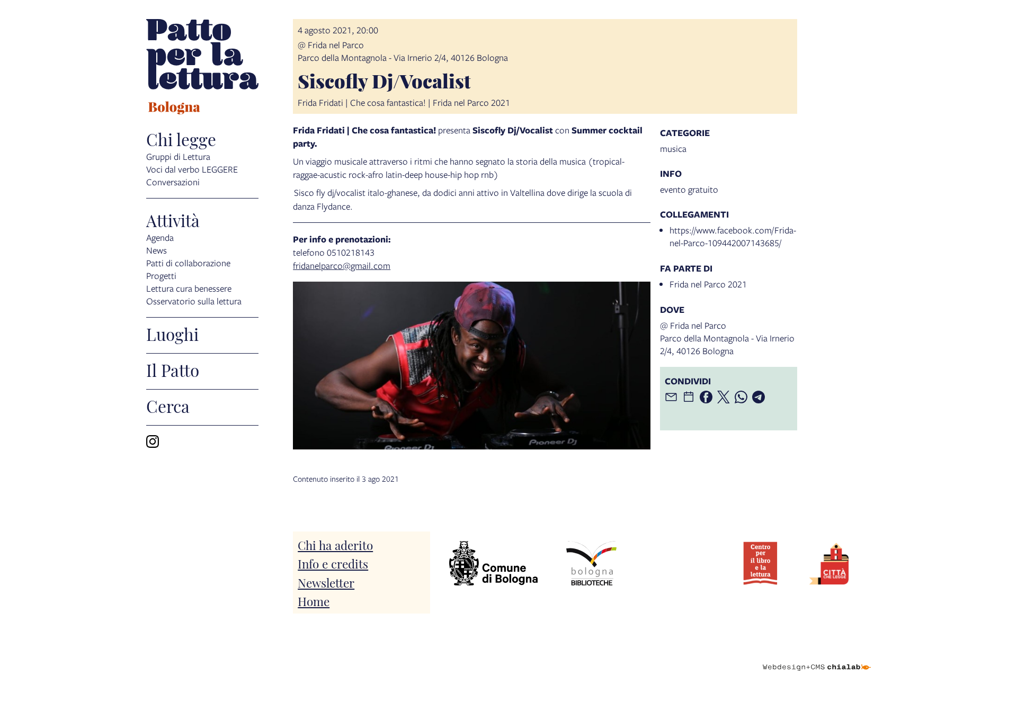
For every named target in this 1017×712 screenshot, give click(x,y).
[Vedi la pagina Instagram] (152, 441)
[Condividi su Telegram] (758, 397)
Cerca (168, 405)
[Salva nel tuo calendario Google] (688, 397)
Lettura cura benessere (188, 288)
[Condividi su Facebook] (706, 397)
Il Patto (172, 369)
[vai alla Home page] (202, 68)
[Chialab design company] (817, 658)
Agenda (160, 237)
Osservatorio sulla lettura (194, 301)
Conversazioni (173, 182)
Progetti (161, 275)
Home (313, 600)
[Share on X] (723, 397)
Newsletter (326, 582)
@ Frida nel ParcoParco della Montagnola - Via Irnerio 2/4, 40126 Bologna (403, 51)
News (156, 250)
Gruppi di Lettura (178, 156)
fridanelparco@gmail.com (341, 265)
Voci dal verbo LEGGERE (192, 169)
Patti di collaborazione (188, 263)
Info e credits (333, 563)
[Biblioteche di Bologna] (591, 563)
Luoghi (172, 333)
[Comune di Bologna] (493, 563)
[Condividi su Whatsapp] (741, 397)
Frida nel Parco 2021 (708, 284)
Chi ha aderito (335, 544)
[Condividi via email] (671, 397)
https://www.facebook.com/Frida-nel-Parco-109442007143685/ (733, 236)
